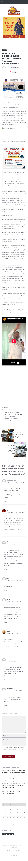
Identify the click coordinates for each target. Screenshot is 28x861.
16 (24, 812)
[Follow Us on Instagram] (9, 834)
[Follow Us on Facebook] (3, 834)
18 (7, 815)
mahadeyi (5, 412)
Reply (5, 501)
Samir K (8, 599)
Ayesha (8, 510)
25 (7, 817)
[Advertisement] (14, 390)
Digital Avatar (14, 847)
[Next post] (26, 449)
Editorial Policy (19, 853)
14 (17, 812)
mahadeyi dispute (14, 412)
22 (20, 815)
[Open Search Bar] (26, 2)
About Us (9, 850)
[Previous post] (2, 435)
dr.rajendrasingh (9, 410)
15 (20, 812)
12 (10, 812)
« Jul (14, 824)
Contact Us (14, 855)
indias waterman (20, 410)
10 (3, 812)
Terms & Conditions (10, 853)
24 (3, 817)
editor (7, 67)
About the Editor (17, 850)
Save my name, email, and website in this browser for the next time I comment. (14, 750)
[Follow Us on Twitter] (6, 834)
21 (17, 815)
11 (7, 812)
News (5, 49)
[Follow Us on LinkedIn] (12, 834)
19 (10, 815)
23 (24, 815)
